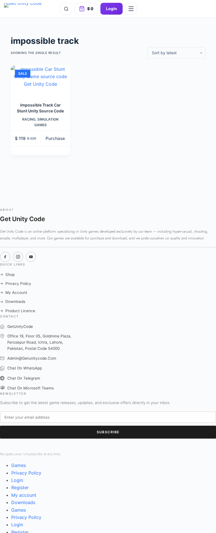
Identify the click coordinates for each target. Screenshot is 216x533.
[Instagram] (18, 257)
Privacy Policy (15, 283)
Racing (28, 119)
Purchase (55, 138)
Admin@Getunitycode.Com (31, 358)
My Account (13, 292)
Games (18, 465)
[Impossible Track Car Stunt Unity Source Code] (40, 80)
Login (111, 8)
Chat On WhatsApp (24, 368)
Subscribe (108, 432)
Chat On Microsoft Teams (30, 388)
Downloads (12, 301)
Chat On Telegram (23, 378)
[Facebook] (5, 257)
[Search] (66, 9)
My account (23, 495)
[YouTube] (31, 257)
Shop (7, 274)
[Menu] (131, 9)
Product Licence (17, 311)
